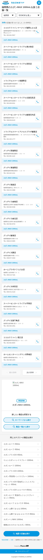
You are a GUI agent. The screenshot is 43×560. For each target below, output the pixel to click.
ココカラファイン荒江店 (13, 337)
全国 (12, 540)
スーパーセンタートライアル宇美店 (18, 303)
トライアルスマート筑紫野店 (15, 81)
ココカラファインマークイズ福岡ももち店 (20, 28)
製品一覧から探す (23, 427)
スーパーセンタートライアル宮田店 (18, 64)
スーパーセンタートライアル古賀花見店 (19, 98)
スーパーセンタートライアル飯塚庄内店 (19, 115)
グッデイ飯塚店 (10, 235)
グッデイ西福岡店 (11, 151)
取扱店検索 (5, 540)
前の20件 (13, 372)
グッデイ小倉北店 (11, 219)
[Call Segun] (37, 32)
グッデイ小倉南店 (11, 202)
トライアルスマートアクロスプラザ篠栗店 (20, 132)
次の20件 (30, 372)
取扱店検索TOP (17, 3)
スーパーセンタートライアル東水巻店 (19, 47)
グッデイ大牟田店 (11, 286)
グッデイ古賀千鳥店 (11, 320)
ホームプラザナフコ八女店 (14, 269)
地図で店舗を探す (23, 534)
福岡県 (6, 15)
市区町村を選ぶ (25, 15)
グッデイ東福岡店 (11, 168)
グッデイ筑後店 (10, 185)
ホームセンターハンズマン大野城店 (18, 354)
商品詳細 (21, 400)
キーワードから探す (23, 420)
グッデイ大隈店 (10, 253)
